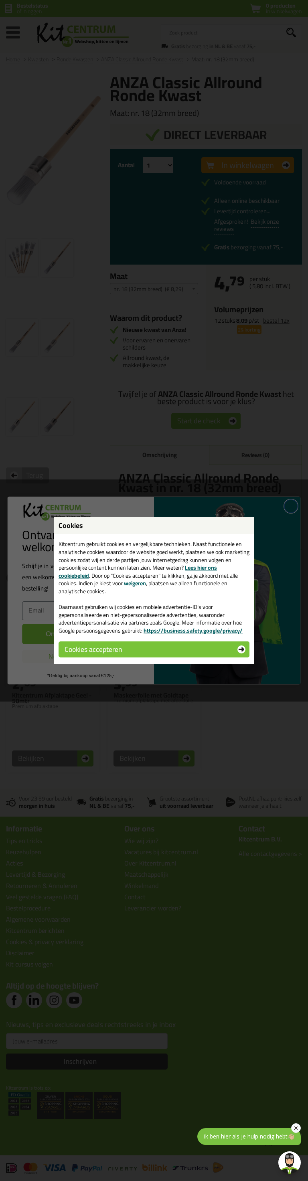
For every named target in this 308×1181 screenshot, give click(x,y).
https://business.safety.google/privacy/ (193, 630)
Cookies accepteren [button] (93, 649)
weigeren (135, 583)
